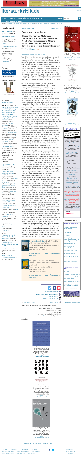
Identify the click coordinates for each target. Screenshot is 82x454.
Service (40, 18)
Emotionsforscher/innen (70, 259)
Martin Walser (8, 111)
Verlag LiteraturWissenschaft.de (41, 356)
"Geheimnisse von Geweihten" (71, 152)
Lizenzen (46, 316)
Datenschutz (70, 451)
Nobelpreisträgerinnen (72, 182)
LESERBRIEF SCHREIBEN (51, 292)
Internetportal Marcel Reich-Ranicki (8, 146)
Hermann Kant (6, 116)
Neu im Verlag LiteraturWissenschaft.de (72, 124)
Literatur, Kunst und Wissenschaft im (9, 237)
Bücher (26, 18)
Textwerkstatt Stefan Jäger (72, 186)
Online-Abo (5, 62)
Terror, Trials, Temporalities (7, 215)
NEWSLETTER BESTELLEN (50, 299)
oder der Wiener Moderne (71, 256)
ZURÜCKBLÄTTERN (28, 29)
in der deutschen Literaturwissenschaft (8, 256)
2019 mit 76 (5, 182)
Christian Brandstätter (37, 241)
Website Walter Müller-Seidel (72, 302)
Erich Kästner (67, 271)
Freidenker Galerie (72, 143)
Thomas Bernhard (7, 124)
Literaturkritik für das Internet (72, 274)
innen (75, 261)
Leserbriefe (25, 449)
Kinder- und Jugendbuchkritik (72, 281)
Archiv (13, 18)
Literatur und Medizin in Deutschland (9, 206)
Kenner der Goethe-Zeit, (70, 250)
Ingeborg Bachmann (8, 140)
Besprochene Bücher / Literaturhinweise (33, 54)
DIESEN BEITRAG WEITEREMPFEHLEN (47, 294)
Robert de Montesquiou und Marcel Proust (9, 201)
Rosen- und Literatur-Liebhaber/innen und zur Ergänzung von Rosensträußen (70, 228)
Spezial (19, 18)
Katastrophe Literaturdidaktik (72, 159)
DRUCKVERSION (53, 296)
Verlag (78, 10)
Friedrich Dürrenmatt (7, 119)
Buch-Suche (36, 451)
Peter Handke (12, 136)
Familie (4, 43)
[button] (49, 288)
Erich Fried (5, 129)
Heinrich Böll (6, 109)
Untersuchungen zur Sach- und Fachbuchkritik (71, 277)
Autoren (33, 18)
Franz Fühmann (12, 132)
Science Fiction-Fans (69, 243)
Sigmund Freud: (10, 244)
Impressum (69, 449)
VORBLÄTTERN (56, 29)
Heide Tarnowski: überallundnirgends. (8, 172)
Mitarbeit (5, 21)
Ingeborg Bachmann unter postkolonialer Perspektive (71, 284)
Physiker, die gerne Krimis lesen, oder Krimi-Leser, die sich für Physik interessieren (71, 239)
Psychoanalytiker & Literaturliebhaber (69, 247)
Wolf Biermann (10, 112)
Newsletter (21, 453)
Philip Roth (14, 107)
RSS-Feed (5, 449)
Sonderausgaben (7, 102)
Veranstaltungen (8, 453)
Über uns (13, 21)
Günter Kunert (6, 107)
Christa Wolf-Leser (69, 261)
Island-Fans (67, 235)
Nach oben (69, 453)
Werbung (31, 453)
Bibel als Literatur (10, 249)
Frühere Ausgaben (13, 23)
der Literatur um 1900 (70, 253)
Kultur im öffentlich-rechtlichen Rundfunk (8, 36)
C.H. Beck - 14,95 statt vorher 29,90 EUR (72, 58)
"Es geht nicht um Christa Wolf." (9, 185)
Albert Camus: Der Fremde (71, 147)
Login (20, 21)
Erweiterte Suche (22, 451)
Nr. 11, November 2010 (27, 23)
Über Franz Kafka (72, 178)
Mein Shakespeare (7, 114)
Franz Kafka (5, 230)
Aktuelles (5, 18)
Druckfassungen (8, 451)
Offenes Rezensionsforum (9, 46)
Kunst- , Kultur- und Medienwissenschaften (49, 23)
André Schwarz (30, 49)
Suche (60, 18)
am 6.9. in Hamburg (74, 169)
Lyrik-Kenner (67, 232)
